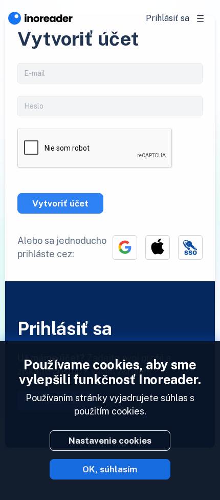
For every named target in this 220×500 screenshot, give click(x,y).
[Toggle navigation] (200, 18)
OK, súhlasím (110, 469)
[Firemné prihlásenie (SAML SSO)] (190, 247)
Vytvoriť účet (60, 203)
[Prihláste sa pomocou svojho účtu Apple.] (157, 247)
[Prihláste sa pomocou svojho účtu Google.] (125, 247)
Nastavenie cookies (110, 440)
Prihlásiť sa (167, 18)
